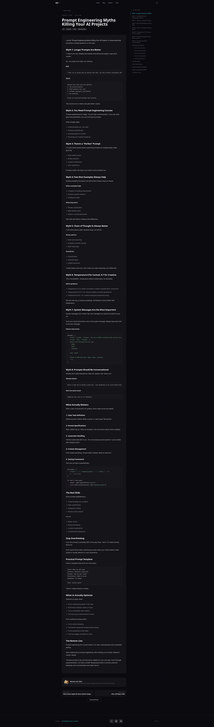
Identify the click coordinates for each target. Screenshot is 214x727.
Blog (104, 3)
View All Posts (93, 700)
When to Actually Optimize (139, 69)
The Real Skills (136, 61)
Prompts (69, 29)
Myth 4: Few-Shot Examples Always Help (142, 24)
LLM (75, 29)
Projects (110, 3)
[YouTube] (121, 721)
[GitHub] (111, 721)
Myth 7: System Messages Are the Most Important (141, 37)
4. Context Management (139, 56)
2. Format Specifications (139, 50)
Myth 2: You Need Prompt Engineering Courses (139, 16)
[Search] (156, 2)
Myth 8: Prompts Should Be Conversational (139, 41)
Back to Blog (67, 10)
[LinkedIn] (116, 721)
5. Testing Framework (139, 58)
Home (98, 3)
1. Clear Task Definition (139, 48)
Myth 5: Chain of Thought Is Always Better (142, 28)
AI (63, 29)
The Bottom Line (136, 72)
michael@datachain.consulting (70, 721)
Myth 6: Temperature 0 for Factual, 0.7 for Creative (141, 32)
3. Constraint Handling (139, 53)
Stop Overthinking (137, 64)
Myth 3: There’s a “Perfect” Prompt (141, 20)
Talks (117, 3)
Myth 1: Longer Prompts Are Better (141, 13)
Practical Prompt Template (139, 67)
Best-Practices (82, 29)
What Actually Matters (138, 45)
